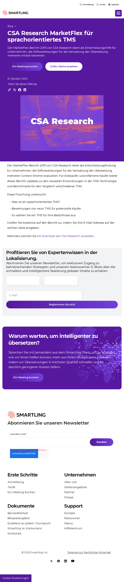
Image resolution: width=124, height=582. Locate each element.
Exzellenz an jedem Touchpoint (29, 523)
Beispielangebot (19, 518)
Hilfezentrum (73, 528)
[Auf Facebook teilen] (19, 89)
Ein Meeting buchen (25, 66)
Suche (102, 4)
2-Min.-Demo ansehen (64, 66)
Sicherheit (14, 533)
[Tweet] (14, 89)
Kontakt (69, 513)
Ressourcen (72, 518)
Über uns (70, 482)
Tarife (11, 487)
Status (68, 523)
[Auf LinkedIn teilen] (25, 89)
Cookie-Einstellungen (16, 578)
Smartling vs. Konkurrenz (25, 528)
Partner (69, 492)
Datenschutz (75, 552)
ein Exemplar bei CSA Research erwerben (65, 236)
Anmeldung (88, 4)
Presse (68, 497)
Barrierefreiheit (18, 513)
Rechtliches (91, 552)
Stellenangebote (75, 487)
